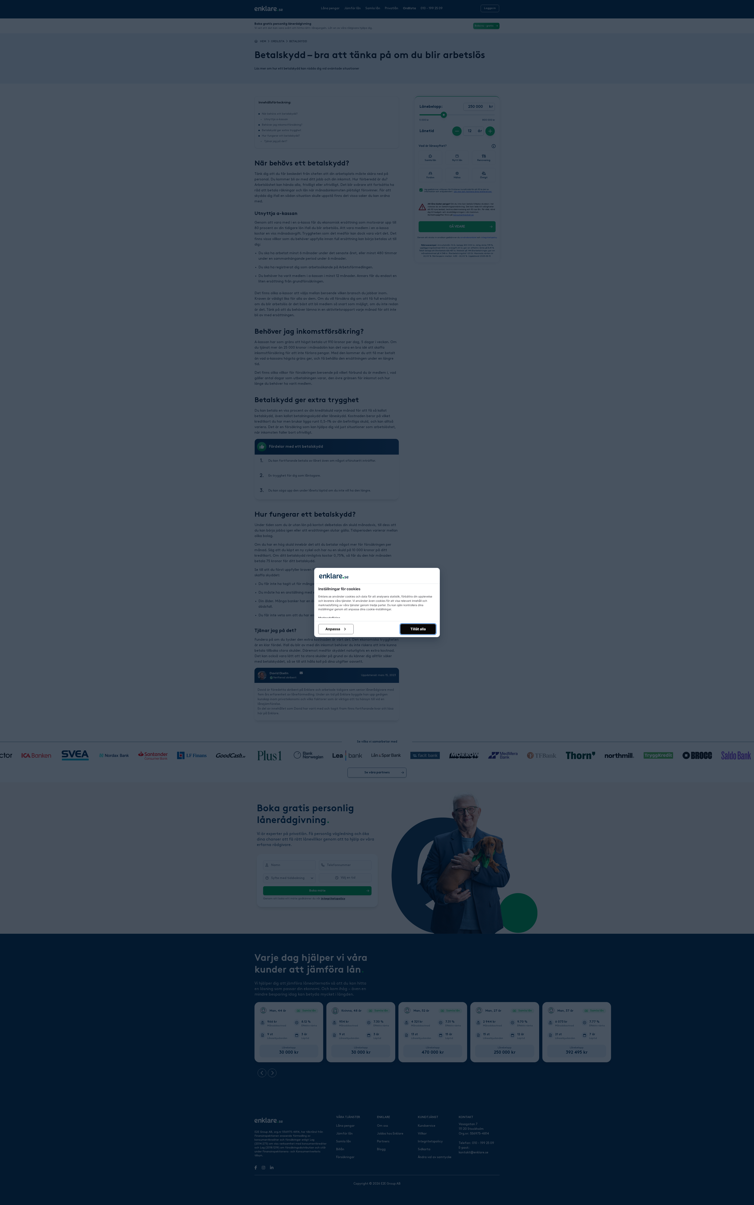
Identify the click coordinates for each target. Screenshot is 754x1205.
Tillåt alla (418, 629)
